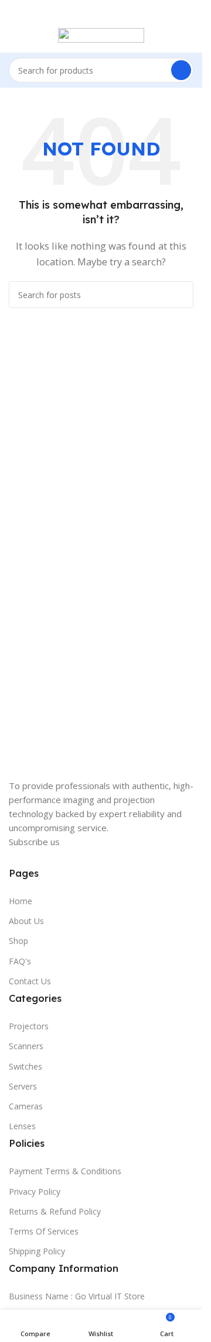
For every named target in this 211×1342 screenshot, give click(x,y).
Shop (18, 940)
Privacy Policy (34, 1191)
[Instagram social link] (38, 857)
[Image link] (67, 767)
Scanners (26, 1046)
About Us (26, 920)
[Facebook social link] (17, 857)
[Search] (181, 70)
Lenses (22, 1126)
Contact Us (30, 981)
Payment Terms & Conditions (65, 1171)
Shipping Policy (37, 1251)
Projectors (29, 1026)
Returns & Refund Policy (55, 1211)
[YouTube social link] (60, 857)
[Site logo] (101, 34)
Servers (23, 1086)
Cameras (26, 1106)
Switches (25, 1066)
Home (20, 901)
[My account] (188, 35)
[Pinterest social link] (81, 857)
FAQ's (20, 961)
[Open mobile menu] (13, 35)
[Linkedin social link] (102, 857)
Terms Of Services (44, 1231)
